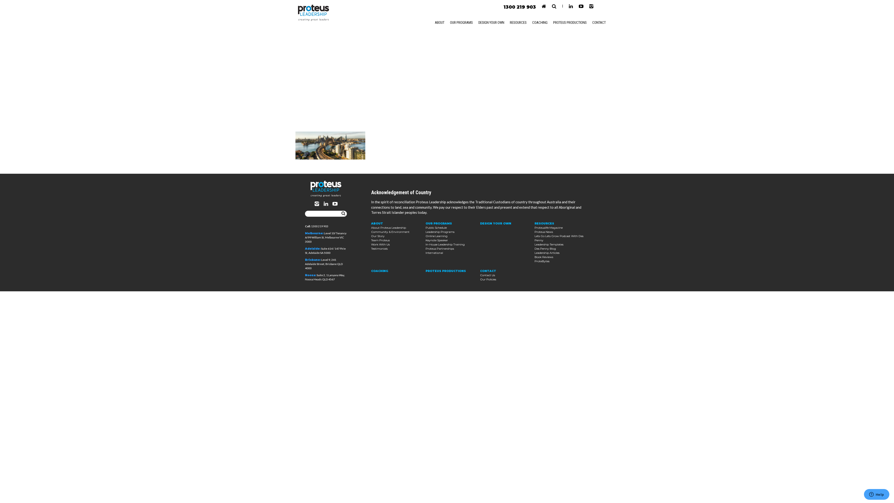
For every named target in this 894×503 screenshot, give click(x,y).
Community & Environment (390, 232)
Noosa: (310, 275)
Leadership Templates (549, 244)
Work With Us (380, 244)
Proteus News (544, 232)
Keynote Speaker (437, 240)
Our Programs (461, 22)
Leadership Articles (547, 253)
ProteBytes (542, 261)
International (434, 253)
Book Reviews (544, 257)
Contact (599, 22)
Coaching (540, 22)
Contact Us (487, 275)
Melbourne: (314, 233)
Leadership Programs (440, 232)
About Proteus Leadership (388, 227)
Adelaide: (313, 248)
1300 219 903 (520, 7)
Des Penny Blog (545, 248)
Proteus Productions (570, 22)
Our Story (378, 236)
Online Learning (436, 236)
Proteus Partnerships (440, 248)
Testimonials (379, 248)
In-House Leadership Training (445, 244)
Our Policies (488, 279)
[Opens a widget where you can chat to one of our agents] (876, 495)
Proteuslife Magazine (549, 227)
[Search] (343, 214)
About (439, 22)
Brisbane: (313, 260)
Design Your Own (491, 22)
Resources (518, 22)
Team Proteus (380, 240)
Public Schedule (436, 227)
